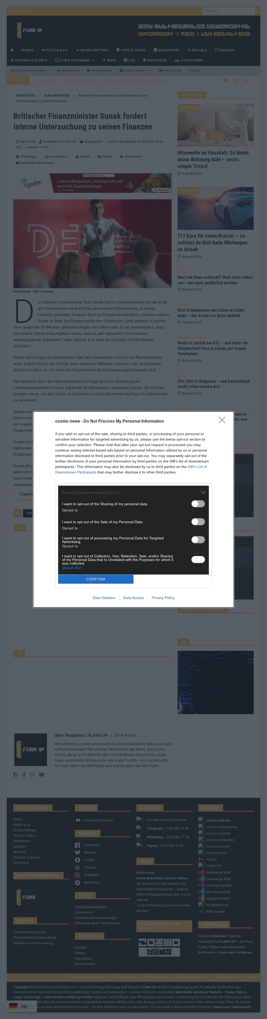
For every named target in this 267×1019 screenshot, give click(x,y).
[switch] (198, 503)
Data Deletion (104, 598)
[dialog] (133, 509)
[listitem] (133, 492)
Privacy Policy (163, 598)
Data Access (133, 598)
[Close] (224, 422)
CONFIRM (96, 579)
